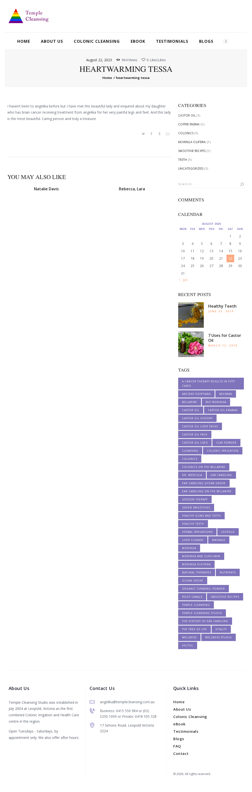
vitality (221, 629)
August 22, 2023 (99, 60)
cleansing (190, 450)
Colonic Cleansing (190, 716)
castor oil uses (195, 442)
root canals (192, 596)
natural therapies (196, 572)
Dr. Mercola (192, 475)
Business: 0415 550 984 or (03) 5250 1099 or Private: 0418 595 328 (128, 713)
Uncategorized (191, 168)
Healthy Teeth (222, 306)
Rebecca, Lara (132, 189)
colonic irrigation (222, 450)
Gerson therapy (195, 499)
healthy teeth (193, 523)
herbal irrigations (197, 532)
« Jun (184, 279)
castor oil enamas (223, 410)
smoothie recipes (225, 596)
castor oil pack (194, 434)
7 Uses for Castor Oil (224, 338)
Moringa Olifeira (192, 142)
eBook (179, 723)
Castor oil (190, 410)
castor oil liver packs (200, 426)
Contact (181, 753)
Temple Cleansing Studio (202, 613)
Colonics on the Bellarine (203, 467)
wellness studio (218, 637)
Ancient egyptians (196, 394)
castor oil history (197, 418)
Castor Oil (187, 115)
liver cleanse (193, 540)
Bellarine (189, 402)
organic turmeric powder (203, 588)
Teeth (182, 160)
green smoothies (196, 507)
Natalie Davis (46, 189)
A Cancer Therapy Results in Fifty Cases (208, 384)
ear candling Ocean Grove (204, 483)
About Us (182, 709)
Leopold (228, 532)
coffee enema (189, 124)
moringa (189, 548)
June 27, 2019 (221, 311)
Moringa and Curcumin (201, 556)
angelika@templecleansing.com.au (127, 702)
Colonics (185, 133)
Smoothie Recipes (192, 151)
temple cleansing (196, 605)
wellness (189, 637)
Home (107, 77)
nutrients (228, 572)
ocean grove (192, 580)
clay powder (226, 442)
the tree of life (194, 629)
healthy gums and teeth (201, 515)
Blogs (178, 738)
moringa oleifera (196, 564)
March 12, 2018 (222, 345)
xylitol (187, 645)
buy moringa (216, 402)
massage (218, 540)
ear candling (221, 475)
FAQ (177, 746)
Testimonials (185, 731)
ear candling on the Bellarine (207, 491)
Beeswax (225, 394)
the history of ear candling (205, 621)
